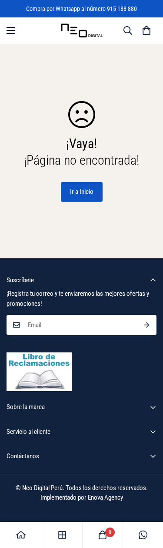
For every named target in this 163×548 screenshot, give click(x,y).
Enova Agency (105, 497)
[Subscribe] (146, 325)
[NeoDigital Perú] (81, 30)
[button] (146, 30)
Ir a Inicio (81, 192)
